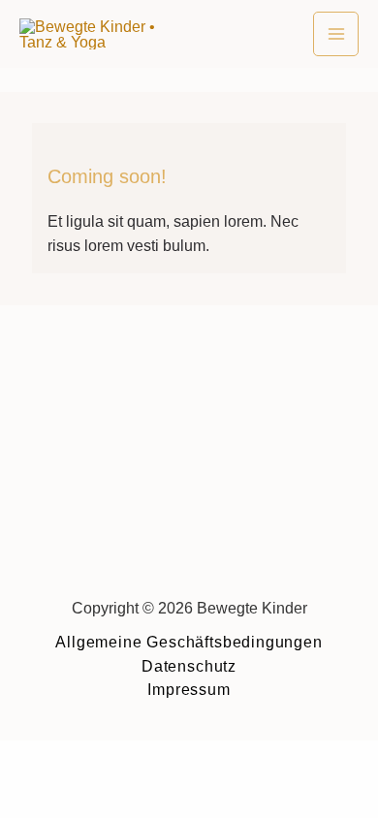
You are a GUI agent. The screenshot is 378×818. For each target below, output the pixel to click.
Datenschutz (189, 666)
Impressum (188, 689)
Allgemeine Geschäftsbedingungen (188, 641)
